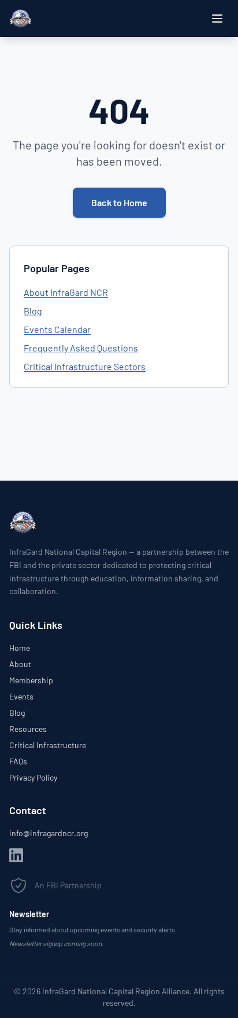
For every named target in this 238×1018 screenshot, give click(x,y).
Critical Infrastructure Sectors (85, 366)
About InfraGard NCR (66, 292)
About (20, 664)
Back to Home (119, 202)
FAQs (18, 761)
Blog (33, 310)
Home (19, 648)
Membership (31, 680)
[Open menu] (217, 18)
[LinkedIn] (16, 855)
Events (21, 696)
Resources (28, 729)
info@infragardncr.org (48, 833)
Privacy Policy (33, 777)
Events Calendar (57, 329)
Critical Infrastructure (47, 745)
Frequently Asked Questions (81, 347)
